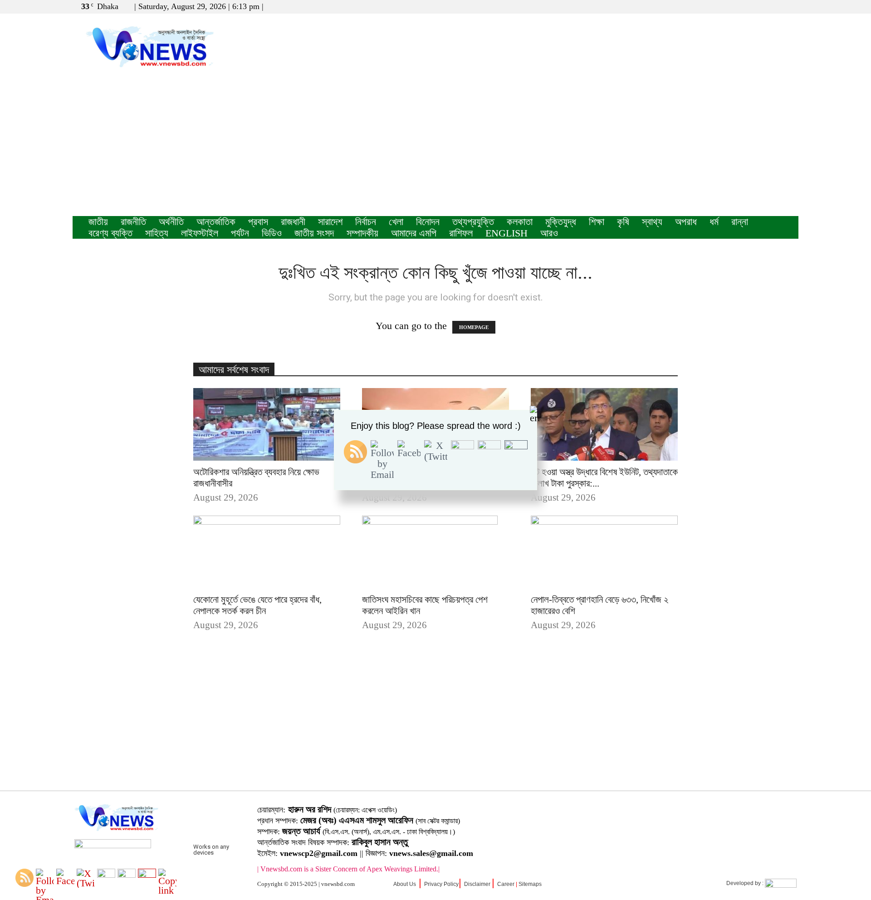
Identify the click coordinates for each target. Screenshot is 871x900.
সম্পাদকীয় (362, 233)
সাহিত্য (156, 233)
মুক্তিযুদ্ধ (560, 221)
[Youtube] (791, 6)
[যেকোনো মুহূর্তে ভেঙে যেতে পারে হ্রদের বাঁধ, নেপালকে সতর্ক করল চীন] (266, 552)
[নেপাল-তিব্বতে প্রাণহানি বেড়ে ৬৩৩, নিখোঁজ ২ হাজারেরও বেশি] (604, 552)
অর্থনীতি (171, 221)
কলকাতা (520, 221)
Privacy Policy (441, 884)
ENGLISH (506, 233)
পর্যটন (240, 233)
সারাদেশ (330, 221)
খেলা (396, 221)
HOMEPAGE (474, 327)
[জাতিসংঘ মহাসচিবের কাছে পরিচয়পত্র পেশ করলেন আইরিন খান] (435, 552)
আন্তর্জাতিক (215, 221)
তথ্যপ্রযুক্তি (473, 221)
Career (505, 884)
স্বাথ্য (652, 221)
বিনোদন (428, 221)
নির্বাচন (365, 221)
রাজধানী (293, 221)
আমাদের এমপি (413, 233)
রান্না (739, 221)
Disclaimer (477, 884)
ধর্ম (714, 221)
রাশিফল (461, 233)
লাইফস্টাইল (199, 233)
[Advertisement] (435, 147)
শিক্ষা (596, 221)
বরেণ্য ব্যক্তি (110, 233)
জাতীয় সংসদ (314, 233)
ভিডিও (272, 233)
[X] (776, 6)
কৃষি (623, 221)
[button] (748, 6)
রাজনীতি (133, 221)
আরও (549, 233)
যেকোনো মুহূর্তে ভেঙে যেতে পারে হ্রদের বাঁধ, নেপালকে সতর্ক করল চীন (257, 605)
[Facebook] (761, 6)
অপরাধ (686, 221)
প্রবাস (258, 221)
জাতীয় (98, 221)
